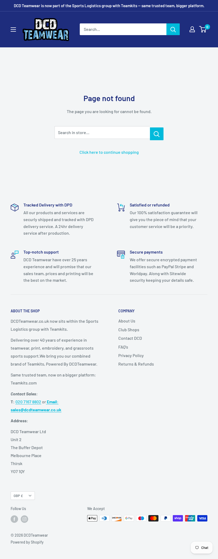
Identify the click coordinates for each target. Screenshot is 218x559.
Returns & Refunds (136, 363)
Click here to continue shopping (109, 152)
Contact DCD (130, 338)
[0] (203, 29)
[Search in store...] (157, 133)
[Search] (173, 29)
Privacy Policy (131, 355)
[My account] (192, 29)
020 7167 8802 (28, 401)
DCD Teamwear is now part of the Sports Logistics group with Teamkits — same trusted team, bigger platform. (109, 5)
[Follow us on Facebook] (14, 519)
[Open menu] (13, 29)
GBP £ (18, 495)
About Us (126, 320)
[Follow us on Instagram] (24, 519)
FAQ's (123, 346)
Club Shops (128, 329)
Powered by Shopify (27, 542)
